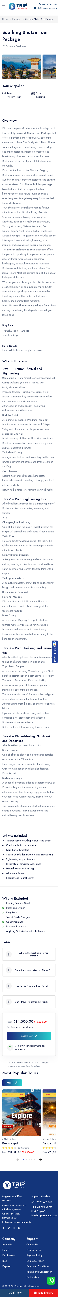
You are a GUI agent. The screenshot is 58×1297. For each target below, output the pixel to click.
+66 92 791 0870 (41, 1207)
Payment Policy (34, 1255)
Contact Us (32, 1244)
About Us (7, 1244)
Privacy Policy (33, 1250)
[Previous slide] (18, 1160)
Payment (6, 1266)
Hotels (5, 1250)
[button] (23, 1159)
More (10, 1082)
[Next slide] (40, 1160)
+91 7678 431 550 (41, 1202)
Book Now (26, 1036)
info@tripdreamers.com (47, 8)
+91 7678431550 (49, 4)
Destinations (8, 1255)
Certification (32, 1277)
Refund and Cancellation (39, 1272)
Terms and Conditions (37, 1266)
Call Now (15, 1293)
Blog (4, 1261)
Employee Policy (35, 1261)
